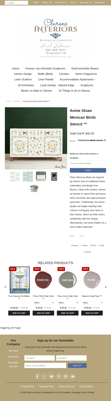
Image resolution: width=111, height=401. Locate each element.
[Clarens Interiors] (55, 35)
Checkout (99, 3)
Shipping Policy (46, 386)
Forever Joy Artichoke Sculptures (45, 68)
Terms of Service (67, 386)
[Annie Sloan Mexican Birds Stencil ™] (36, 138)
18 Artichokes (26, 85)
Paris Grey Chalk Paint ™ (68, 297)
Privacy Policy (86, 386)
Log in (73, 3)
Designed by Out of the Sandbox (56, 392)
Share (85, 245)
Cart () (87, 3)
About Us (47, 3)
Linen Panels (45, 79)
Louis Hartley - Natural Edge (57, 85)
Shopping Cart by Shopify (83, 392)
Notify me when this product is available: (84, 156)
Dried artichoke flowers (85, 68)
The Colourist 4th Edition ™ (19, 297)
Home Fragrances (86, 73)
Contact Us (61, 3)
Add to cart (19, 313)
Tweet (76, 245)
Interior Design (23, 73)
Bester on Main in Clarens (36, 90)
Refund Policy (27, 386)
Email (89, 252)
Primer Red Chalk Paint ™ (43, 297)
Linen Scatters (23, 79)
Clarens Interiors (33, 392)
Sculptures (86, 85)
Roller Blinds (45, 73)
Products (17, 101)
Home (36, 3)
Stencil (82, 236)
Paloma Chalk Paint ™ (92, 296)
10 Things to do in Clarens (74, 90)
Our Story (13, 351)
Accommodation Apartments (77, 79)
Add (102, 245)
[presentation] (5, 287)
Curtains (64, 73)
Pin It (94, 245)
